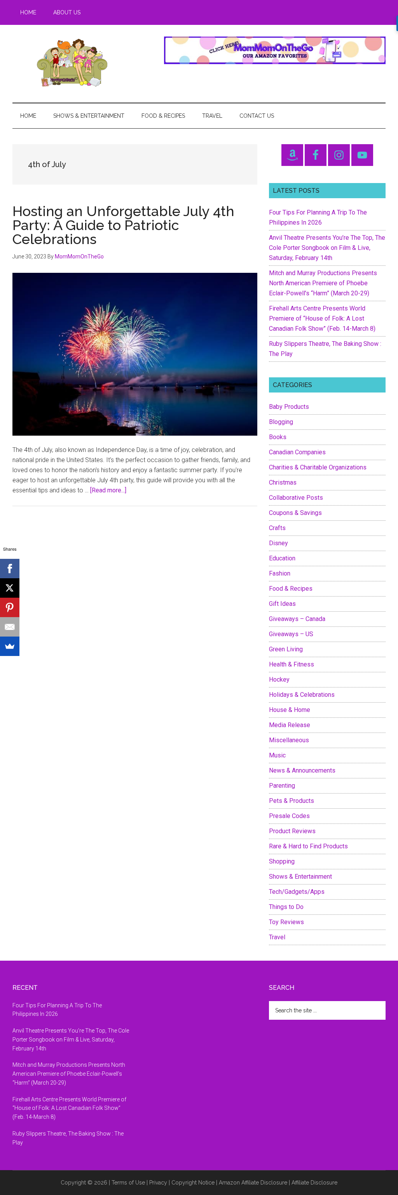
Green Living (286, 649)
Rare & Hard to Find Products (308, 846)
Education (282, 558)
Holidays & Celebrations (302, 694)
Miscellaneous (289, 740)
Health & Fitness (291, 664)
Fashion (279, 573)
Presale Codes (289, 816)
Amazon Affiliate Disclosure (253, 1182)
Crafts (277, 528)
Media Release (289, 725)
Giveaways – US (291, 634)
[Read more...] (108, 490)
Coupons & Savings (295, 512)
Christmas (283, 482)
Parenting (282, 785)
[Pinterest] (9, 607)
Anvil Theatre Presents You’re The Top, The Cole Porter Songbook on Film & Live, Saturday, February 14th (327, 248)
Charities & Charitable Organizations (318, 467)
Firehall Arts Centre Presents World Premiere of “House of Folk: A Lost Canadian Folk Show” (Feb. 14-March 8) (322, 318)
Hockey (279, 679)
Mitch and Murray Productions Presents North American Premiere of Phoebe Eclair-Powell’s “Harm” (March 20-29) (323, 283)
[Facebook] (9, 568)
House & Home (289, 710)
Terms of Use (128, 1182)
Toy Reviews (286, 922)
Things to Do (286, 907)
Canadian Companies (297, 452)
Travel (277, 937)
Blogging (281, 422)
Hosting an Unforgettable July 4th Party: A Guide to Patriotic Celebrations (123, 225)
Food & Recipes (290, 588)
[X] (9, 588)
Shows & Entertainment (300, 876)
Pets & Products (291, 800)
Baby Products (289, 406)
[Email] (9, 627)
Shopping (282, 861)
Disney (278, 543)
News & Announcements (302, 770)
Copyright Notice (193, 1182)
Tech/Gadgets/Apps (297, 891)
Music (277, 755)
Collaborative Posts (296, 497)
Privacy (158, 1182)
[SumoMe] (9, 646)
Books (277, 437)
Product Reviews (292, 831)
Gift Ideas (282, 603)
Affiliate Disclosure (314, 1182)
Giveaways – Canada (297, 619)
